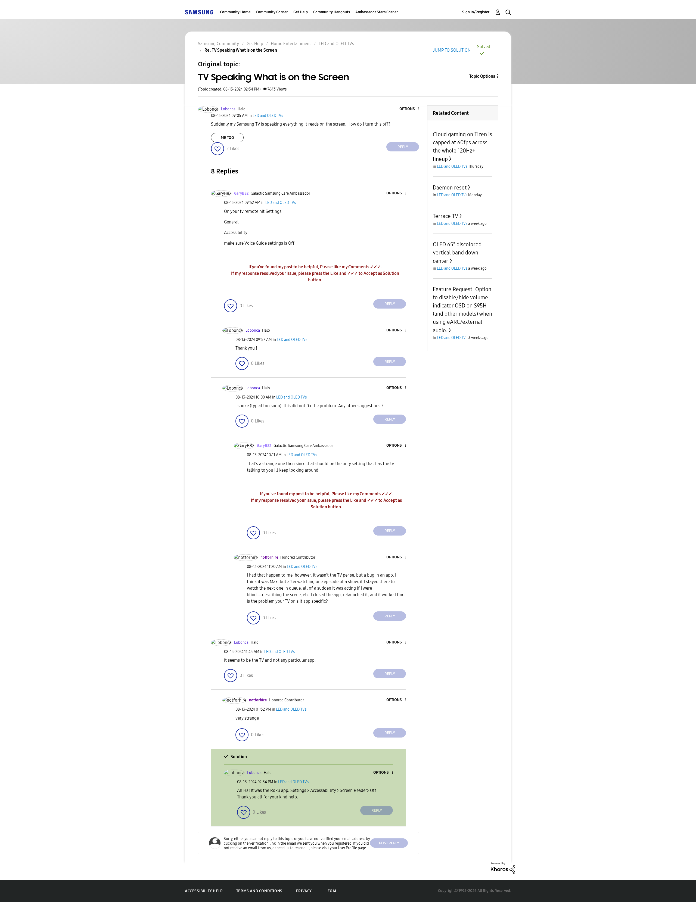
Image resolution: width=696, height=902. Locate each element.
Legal (331, 891)
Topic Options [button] (482, 76)
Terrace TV (445, 216)
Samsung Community (218, 43)
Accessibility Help (204, 891)
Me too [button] (227, 137)
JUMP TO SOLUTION (452, 50)
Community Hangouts (331, 12)
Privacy (304, 891)
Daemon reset (450, 187)
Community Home (235, 12)
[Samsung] (199, 12)
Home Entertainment (291, 43)
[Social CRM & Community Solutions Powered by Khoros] (503, 867)
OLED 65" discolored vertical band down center (457, 252)
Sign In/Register (476, 12)
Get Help (300, 12)
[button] (409, 109)
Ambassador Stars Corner (376, 12)
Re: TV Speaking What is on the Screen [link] (240, 50)
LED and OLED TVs (336, 43)
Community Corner (272, 12)
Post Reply (389, 843)
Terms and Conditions (259, 891)
